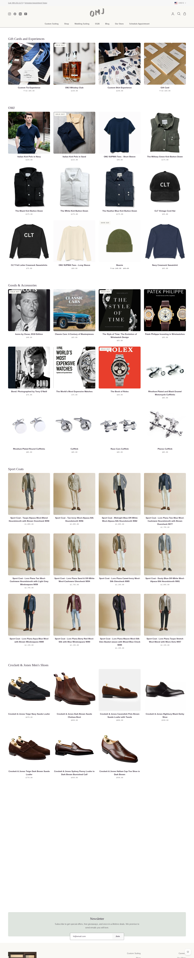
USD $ (181, 3)
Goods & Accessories (22, 285)
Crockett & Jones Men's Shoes (28, 665)
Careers (182, 953)
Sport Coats (16, 469)
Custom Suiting (134, 953)
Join (118, 936)
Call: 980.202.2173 (15, 3)
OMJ (11, 108)
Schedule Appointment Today (36, 3)
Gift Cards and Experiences (26, 39)
